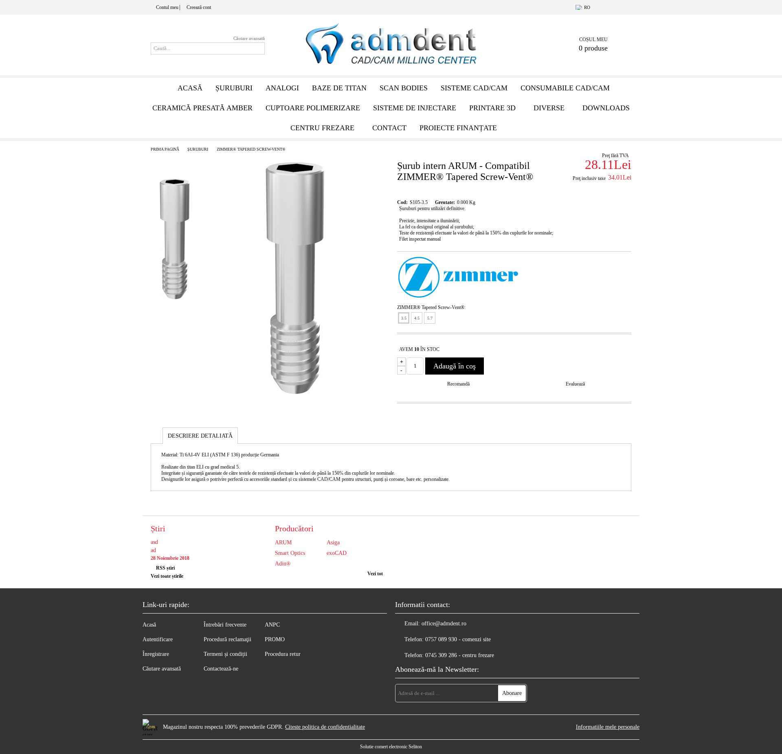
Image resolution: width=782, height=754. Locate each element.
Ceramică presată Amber (202, 108)
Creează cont (199, 7)
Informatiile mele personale (607, 727)
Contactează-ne (221, 669)
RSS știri (165, 568)
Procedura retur (283, 654)
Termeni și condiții (225, 654)
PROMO (275, 639)
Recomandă (458, 384)
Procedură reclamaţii (227, 639)
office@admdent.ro (444, 623)
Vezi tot (375, 573)
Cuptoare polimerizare (313, 108)
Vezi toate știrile (167, 576)
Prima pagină (165, 149)
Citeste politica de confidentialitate (325, 727)
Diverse (549, 108)
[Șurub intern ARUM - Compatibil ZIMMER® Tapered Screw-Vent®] (295, 392)
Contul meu (167, 7)
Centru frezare (322, 128)
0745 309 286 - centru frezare (459, 655)
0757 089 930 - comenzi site (458, 639)
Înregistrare (156, 654)
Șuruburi (234, 88)
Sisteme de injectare (414, 108)
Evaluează (575, 384)
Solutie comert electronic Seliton (391, 747)
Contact (389, 128)
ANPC (272, 625)
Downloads (606, 108)
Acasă (190, 88)
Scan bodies (404, 88)
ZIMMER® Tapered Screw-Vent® (251, 149)
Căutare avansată (249, 38)
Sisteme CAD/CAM (474, 88)
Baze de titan (339, 88)
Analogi (282, 88)
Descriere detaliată (200, 436)
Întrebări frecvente (225, 625)
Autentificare (158, 639)
